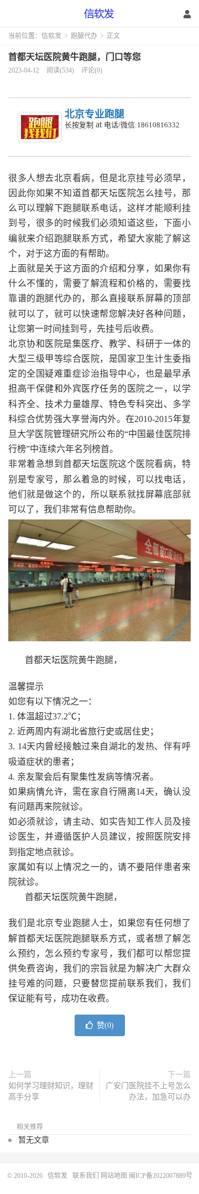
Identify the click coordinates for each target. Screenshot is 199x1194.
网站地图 (114, 1176)
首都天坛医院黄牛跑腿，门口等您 (74, 56)
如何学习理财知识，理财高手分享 (50, 1091)
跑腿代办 (84, 36)
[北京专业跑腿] (40, 127)
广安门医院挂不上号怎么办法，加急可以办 (148, 1091)
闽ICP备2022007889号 (160, 1176)
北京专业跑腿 (94, 114)
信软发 (99, 13)
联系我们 (86, 1176)
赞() (105, 1025)
